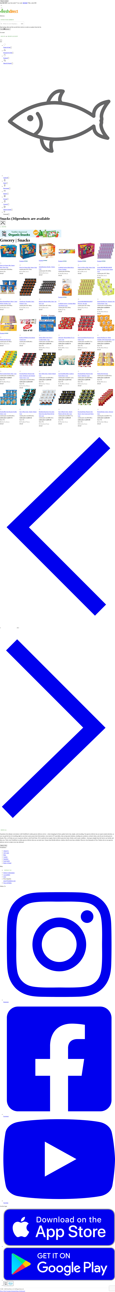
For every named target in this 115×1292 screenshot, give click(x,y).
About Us (6, 851)
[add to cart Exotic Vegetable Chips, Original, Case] (20, 297)
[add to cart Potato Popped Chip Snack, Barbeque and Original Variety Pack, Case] (20, 369)
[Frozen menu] (7, 199)
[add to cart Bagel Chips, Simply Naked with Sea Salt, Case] (59, 407)
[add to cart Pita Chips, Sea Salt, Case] (40, 297)
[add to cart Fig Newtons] (1, 335)
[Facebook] (59, 1114)
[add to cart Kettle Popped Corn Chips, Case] (79, 333)
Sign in (3, 36)
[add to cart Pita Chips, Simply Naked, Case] (40, 369)
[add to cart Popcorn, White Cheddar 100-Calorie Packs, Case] (98, 333)
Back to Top (4, 845)
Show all (4, 830)
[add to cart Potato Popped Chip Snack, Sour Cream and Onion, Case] (79, 407)
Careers (5, 857)
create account (12, 36)
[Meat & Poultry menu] (12, 63)
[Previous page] (57, 625)
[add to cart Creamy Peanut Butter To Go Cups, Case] (59, 333)
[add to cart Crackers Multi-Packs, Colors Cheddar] (59, 263)
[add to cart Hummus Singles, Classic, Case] (40, 263)
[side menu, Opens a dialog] (1, 8)
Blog (4, 855)
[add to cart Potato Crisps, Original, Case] (98, 407)
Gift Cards (6, 853)
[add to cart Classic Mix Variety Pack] (20, 263)
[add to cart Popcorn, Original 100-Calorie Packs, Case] (98, 297)
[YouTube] (59, 1201)
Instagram (6, 1002)
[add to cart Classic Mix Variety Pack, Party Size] (1, 261)
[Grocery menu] (8, 204)
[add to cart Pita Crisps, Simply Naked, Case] (20, 407)
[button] (9, 263)
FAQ (4, 877)
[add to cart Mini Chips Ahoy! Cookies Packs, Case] (40, 333)
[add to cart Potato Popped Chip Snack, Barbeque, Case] (79, 369)
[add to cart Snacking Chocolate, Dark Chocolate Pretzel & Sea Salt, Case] (40, 407)
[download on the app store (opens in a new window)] (59, 1246)
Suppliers (5, 859)
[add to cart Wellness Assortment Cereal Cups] (20, 333)
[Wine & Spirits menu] (12, 210)
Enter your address (7, 19)
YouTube (5, 1203)
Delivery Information (9, 872)
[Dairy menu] (7, 183)
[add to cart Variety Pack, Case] (1, 369)
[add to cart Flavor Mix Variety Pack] (79, 263)
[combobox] (11, 23)
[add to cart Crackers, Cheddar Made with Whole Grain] (59, 299)
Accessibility (6, 875)
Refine (4, 226)
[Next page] (57, 827)
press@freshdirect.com (9, 881)
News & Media (7, 883)
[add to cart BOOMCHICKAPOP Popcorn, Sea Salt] (79, 297)
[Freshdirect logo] (9, 12)
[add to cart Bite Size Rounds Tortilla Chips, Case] (1, 407)
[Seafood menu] (8, 178)
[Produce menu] (8, 58)
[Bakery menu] (8, 194)
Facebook (6, 1116)
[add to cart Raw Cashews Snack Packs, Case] (59, 369)
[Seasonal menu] (8, 214)
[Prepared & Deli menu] (12, 53)
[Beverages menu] (9, 188)
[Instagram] (59, 1000)
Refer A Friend (7, 863)
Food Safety (6, 861)
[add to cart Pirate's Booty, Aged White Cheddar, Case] (1, 297)
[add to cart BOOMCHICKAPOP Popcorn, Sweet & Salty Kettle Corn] (98, 263)
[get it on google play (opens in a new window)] (59, 1280)
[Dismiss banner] (1, 5)
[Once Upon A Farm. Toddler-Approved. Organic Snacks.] (30, 237)
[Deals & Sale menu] (11, 47)
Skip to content (4, 1)
